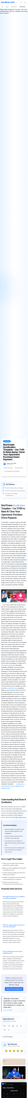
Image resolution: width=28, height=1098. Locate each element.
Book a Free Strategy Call (14, 989)
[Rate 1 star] (6, 1051)
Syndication (19, 505)
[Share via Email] (4, 1029)
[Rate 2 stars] (10, 1051)
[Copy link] (8, 1029)
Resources (14, 6)
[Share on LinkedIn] (13, 1026)
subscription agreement (8, 665)
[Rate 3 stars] (14, 1051)
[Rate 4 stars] (18, 1051)
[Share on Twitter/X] (9, 1026)
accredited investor (12, 688)
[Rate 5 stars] (21, 1051)
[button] (14, 1072)
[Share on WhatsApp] (21, 1026)
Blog (7, 6)
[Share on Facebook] (17, 1026)
